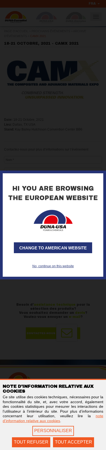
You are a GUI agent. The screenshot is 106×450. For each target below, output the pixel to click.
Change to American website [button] (53, 248)
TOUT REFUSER (31, 442)
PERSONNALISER (53, 430)
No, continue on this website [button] (53, 266)
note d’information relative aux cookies (53, 418)
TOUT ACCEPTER (73, 442)
